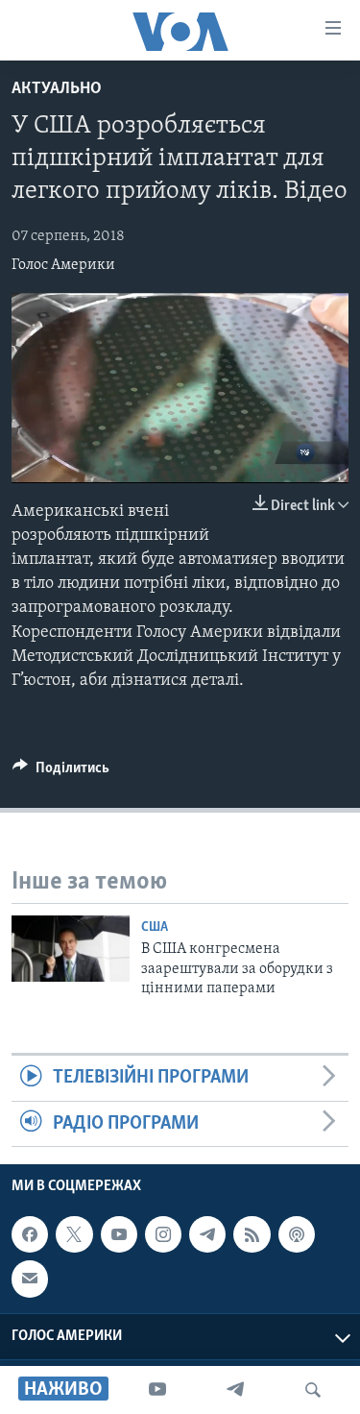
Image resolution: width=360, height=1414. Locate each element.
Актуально (57, 89)
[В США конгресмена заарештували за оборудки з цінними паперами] (71, 948)
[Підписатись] (30, 1278)
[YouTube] (157, 1390)
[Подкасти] (296, 1234)
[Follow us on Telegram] (207, 1234)
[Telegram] (235, 1390)
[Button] (60, 772)
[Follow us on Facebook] (30, 1234)
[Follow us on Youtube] (119, 1234)
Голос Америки (63, 265)
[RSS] (251, 1234)
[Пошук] (313, 1390)
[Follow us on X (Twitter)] (74, 1234)
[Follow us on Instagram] (163, 1234)
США (154, 927)
